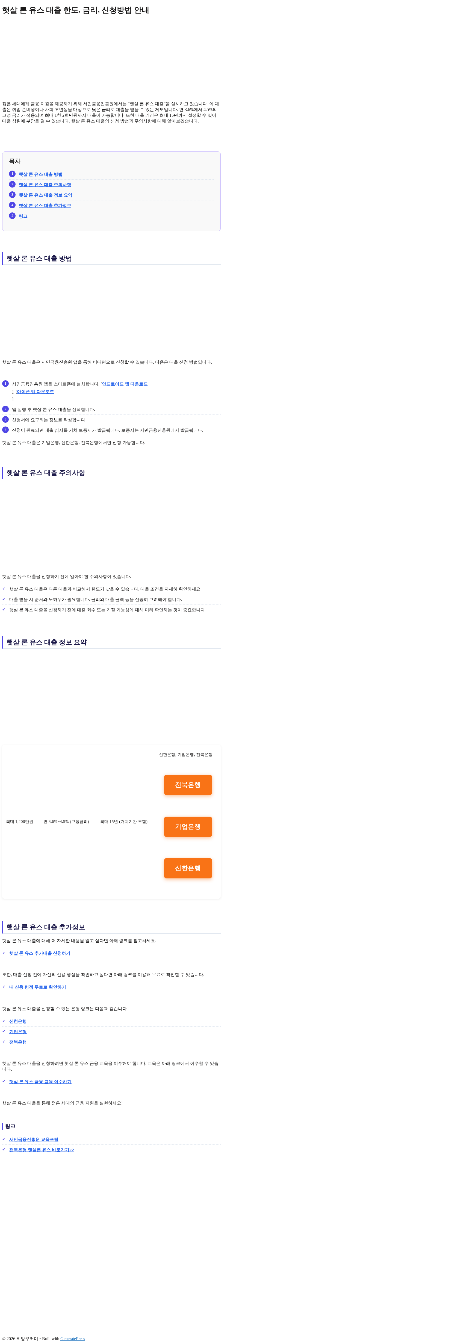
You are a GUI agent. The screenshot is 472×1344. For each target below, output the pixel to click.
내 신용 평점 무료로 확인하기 (37, 987)
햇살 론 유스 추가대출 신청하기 (39, 953)
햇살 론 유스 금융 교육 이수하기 (40, 1081)
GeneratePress (72, 1338)
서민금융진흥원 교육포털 (33, 1139)
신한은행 (188, 868)
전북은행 (188, 784)
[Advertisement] (111, 58)
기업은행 (188, 826)
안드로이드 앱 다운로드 (125, 384)
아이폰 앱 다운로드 (35, 391)
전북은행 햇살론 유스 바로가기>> (41, 1149)
